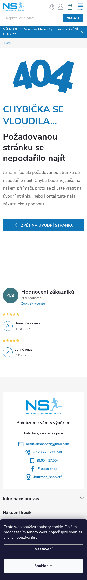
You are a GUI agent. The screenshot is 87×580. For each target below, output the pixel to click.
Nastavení (43, 549)
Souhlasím (43, 566)
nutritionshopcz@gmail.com (47, 444)
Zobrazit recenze (33, 304)
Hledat (73, 18)
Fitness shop (47, 468)
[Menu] (80, 6)
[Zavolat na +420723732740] (52, 7)
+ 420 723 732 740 (47, 452)
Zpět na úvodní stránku (47, 225)
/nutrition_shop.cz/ (47, 477)
